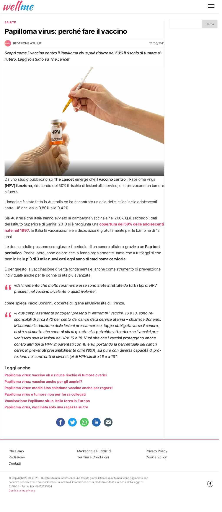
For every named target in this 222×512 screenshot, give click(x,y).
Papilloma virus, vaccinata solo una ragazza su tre (46, 407)
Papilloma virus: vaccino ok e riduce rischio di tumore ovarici (56, 375)
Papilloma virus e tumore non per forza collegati (45, 394)
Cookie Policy (156, 457)
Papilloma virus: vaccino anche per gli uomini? (43, 381)
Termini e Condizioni (93, 457)
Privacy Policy (156, 451)
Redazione (17, 457)
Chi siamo (16, 451)
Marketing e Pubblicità (94, 451)
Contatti (15, 463)
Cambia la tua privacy (22, 490)
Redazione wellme (27, 43)
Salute (10, 22)
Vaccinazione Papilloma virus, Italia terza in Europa (47, 401)
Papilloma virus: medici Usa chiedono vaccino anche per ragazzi (59, 388)
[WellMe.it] (18, 6)
